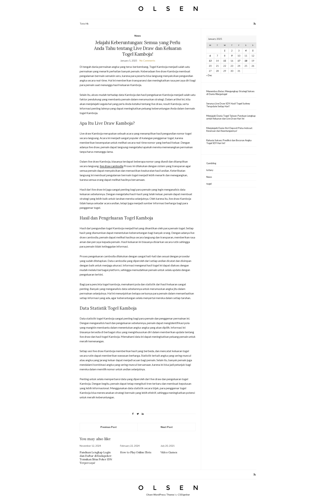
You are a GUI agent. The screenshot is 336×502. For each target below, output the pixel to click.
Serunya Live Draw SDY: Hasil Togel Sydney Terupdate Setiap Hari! (228, 105)
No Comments (147, 60)
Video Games (168, 452)
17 (238, 60)
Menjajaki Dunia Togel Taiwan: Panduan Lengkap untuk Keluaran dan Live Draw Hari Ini (231, 117)
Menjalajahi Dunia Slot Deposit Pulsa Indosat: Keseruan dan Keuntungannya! (229, 129)
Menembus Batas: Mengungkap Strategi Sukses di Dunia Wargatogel (230, 92)
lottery (209, 170)
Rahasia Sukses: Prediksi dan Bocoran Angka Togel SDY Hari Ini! (228, 142)
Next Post (167, 426)
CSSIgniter (184, 494)
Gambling (211, 163)
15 (224, 60)
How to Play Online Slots (135, 452)
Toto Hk (84, 23)
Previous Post (108, 426)
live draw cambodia (111, 166)
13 (210, 60)
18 (245, 60)
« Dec (209, 75)
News (137, 35)
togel (209, 183)
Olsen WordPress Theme (160, 494)
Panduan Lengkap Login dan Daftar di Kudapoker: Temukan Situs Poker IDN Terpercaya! (96, 458)
